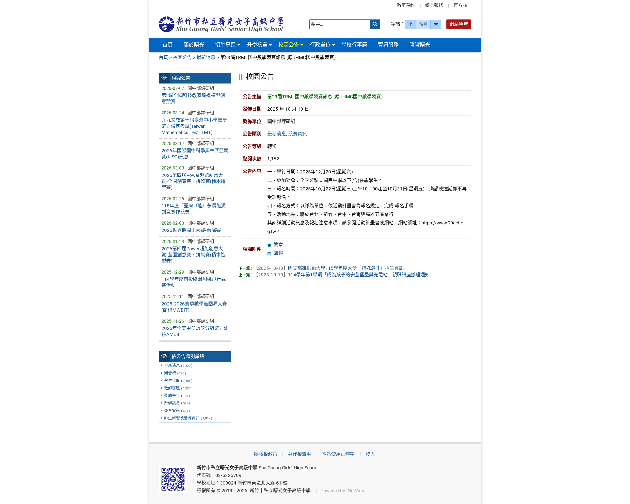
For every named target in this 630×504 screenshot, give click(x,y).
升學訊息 (177, 403)
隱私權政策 (265, 454)
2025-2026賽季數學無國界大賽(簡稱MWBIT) (194, 307)
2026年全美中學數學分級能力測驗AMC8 (194, 331)
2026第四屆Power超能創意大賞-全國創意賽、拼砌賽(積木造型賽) (193, 181)
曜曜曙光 (420, 45)
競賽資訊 (177, 410)
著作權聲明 (299, 454)
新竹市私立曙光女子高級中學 (279, 490)
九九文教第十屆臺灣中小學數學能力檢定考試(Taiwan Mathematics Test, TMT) (194, 126)
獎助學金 (177, 395)
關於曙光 (194, 45)
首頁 (167, 45)
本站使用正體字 (338, 454)
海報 (278, 253)
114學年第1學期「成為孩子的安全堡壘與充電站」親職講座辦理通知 (341, 275)
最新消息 (178, 365)
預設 (423, 24)
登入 (370, 454)
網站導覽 (458, 24)
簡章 (278, 245)
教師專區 (178, 388)
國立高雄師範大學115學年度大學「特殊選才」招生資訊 (328, 268)
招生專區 (225, 45)
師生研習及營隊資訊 (188, 418)
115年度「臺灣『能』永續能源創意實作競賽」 (193, 209)
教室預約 (406, 5)
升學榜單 (257, 45)
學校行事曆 (354, 45)
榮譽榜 (175, 373)
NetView (356, 490)
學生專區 (178, 380)
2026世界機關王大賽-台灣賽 (191, 230)
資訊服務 (388, 45)
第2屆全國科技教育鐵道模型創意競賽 (193, 98)
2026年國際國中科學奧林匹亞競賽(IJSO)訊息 (194, 154)
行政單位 (320, 45)
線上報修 (434, 5)
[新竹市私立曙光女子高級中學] (221, 24)
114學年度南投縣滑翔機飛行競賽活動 (193, 282)
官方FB (461, 5)
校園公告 (288, 45)
